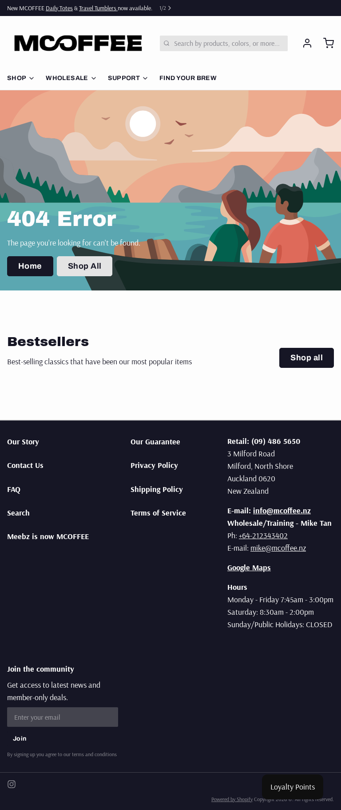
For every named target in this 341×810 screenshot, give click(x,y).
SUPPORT (124, 78)
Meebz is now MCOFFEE (48, 536)
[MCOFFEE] (78, 43)
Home (30, 266)
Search (18, 513)
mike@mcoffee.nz (278, 548)
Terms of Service (158, 513)
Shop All (85, 266)
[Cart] (325, 43)
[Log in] (304, 43)
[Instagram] (11, 784)
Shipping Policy (157, 489)
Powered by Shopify (232, 799)
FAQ (13, 489)
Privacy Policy (154, 465)
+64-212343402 (263, 535)
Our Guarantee (155, 441)
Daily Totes (59, 8)
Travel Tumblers (98, 8)
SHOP (16, 78)
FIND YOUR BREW (188, 78)
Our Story (23, 441)
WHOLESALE (67, 78)
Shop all (306, 357)
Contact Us (25, 465)
